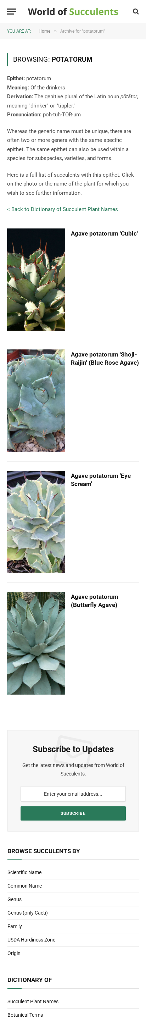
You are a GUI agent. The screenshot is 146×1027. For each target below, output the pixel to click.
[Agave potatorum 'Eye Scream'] (36, 522)
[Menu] (11, 12)
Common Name (24, 886)
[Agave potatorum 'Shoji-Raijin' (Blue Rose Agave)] (36, 400)
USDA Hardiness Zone (31, 940)
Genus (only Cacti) (27, 913)
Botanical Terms (25, 1015)
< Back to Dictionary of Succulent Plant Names (62, 209)
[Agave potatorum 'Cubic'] (36, 279)
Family (14, 926)
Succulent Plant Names (32, 1001)
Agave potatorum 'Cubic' (104, 233)
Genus (14, 899)
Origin (14, 953)
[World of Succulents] (73, 11)
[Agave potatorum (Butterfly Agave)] (36, 643)
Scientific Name (24, 872)
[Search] (135, 12)
